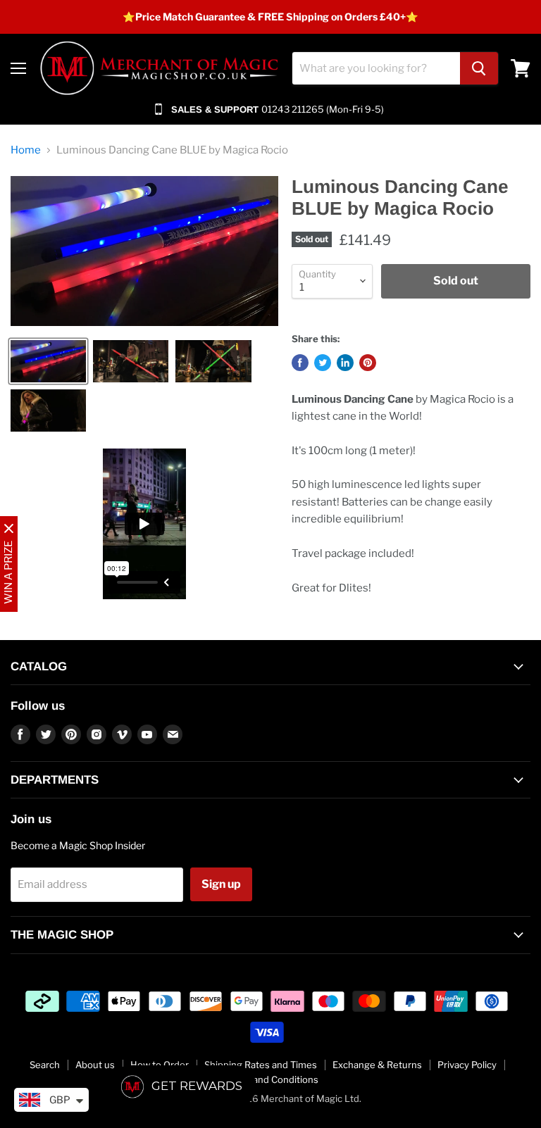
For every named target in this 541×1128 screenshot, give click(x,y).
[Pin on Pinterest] (367, 362)
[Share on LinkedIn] (345, 362)
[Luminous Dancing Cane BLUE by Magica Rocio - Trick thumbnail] (48, 361)
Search (45, 1064)
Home (26, 150)
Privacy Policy (467, 1064)
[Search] (479, 68)
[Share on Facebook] (300, 362)
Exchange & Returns (377, 1064)
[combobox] (376, 68)
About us (95, 1064)
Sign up (221, 884)
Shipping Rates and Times (260, 1064)
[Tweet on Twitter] (322, 362)
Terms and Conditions (270, 1079)
